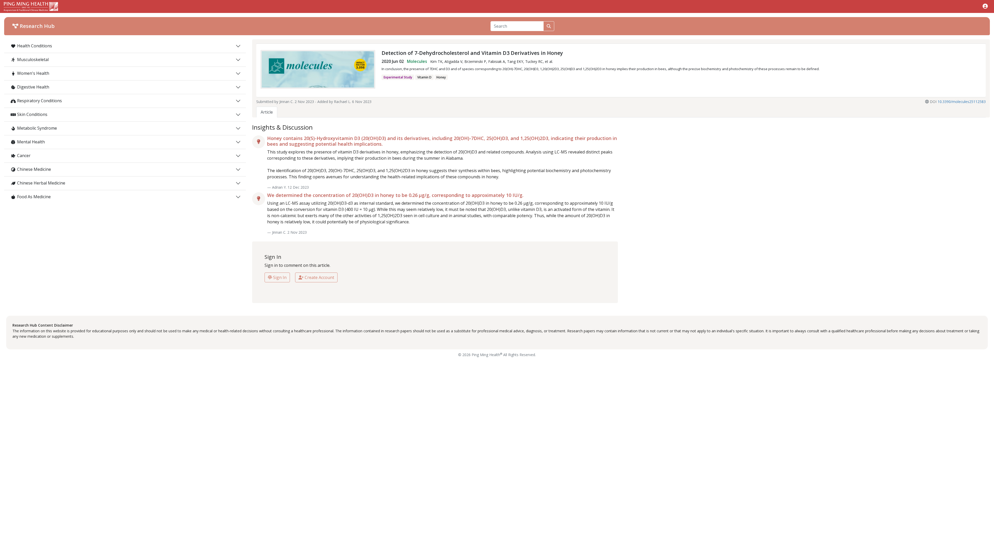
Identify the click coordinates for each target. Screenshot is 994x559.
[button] (985, 6)
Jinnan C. (286, 101)
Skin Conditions (32, 114)
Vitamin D (424, 77)
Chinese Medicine (34, 169)
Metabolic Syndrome (37, 128)
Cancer (24, 155)
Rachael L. (342, 101)
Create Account (319, 277)
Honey (441, 77)
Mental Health (31, 142)
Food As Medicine (34, 197)
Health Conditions (34, 46)
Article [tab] (267, 112)
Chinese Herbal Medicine (41, 183)
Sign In (279, 277)
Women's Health (33, 73)
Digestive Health (33, 87)
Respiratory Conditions (39, 101)
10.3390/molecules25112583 (962, 101)
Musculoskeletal (33, 59)
